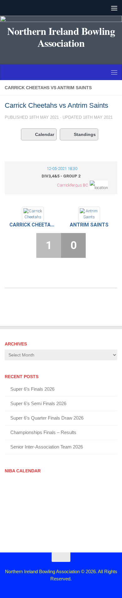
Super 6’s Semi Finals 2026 (38, 403)
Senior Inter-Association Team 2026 (46, 446)
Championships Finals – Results (43, 432)
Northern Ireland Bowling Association (61, 37)
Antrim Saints (89, 225)
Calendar (44, 134)
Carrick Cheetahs (32, 225)
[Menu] (114, 8)
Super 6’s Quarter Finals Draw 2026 (47, 418)
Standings (85, 134)
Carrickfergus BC (72, 185)
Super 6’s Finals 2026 (32, 389)
